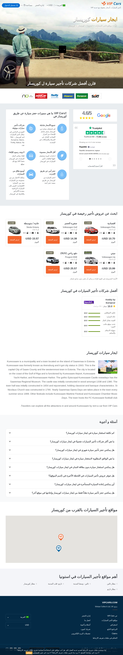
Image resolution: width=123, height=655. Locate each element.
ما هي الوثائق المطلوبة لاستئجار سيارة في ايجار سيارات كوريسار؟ (83, 458)
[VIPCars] (115, 25)
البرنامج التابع (112, 629)
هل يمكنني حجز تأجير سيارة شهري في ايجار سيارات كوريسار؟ (84, 450)
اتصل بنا (87, 620)
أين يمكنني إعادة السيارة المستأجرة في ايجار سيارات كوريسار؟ (84, 484)
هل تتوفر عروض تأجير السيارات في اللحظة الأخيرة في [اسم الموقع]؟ (81, 475)
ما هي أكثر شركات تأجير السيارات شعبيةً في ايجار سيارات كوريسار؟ (82, 441)
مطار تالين (111, 584)
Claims (114, 633)
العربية (59, 5)
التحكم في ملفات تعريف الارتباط (105, 638)
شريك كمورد (85, 629)
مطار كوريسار (29, 584)
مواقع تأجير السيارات (109, 620)
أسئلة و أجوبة (85, 625)
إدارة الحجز (39, 5)
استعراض (113, 625)
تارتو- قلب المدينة (55, 584)
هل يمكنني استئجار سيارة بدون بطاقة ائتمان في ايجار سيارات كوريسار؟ (80, 467)
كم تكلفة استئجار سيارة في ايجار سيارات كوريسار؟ (90, 432)
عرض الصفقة (91, 240)
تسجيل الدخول (9, 5)
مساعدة (28, 5)
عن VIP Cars (112, 616)
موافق (29, 653)
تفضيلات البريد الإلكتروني (80, 633)
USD (50, 5)
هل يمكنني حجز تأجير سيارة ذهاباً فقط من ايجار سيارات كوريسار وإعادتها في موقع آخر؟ (73, 492)
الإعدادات (36, 653)
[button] (58, 548)
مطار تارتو (111, 589)
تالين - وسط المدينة (81, 584)
